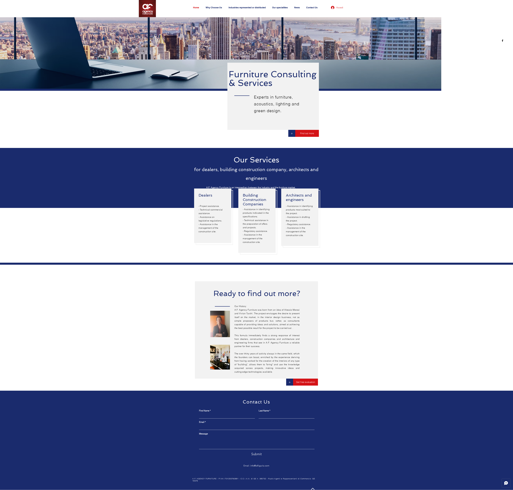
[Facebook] (502, 40)
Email (201, 422)
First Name (204, 411)
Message (203, 434)
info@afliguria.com (259, 465)
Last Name (264, 411)
